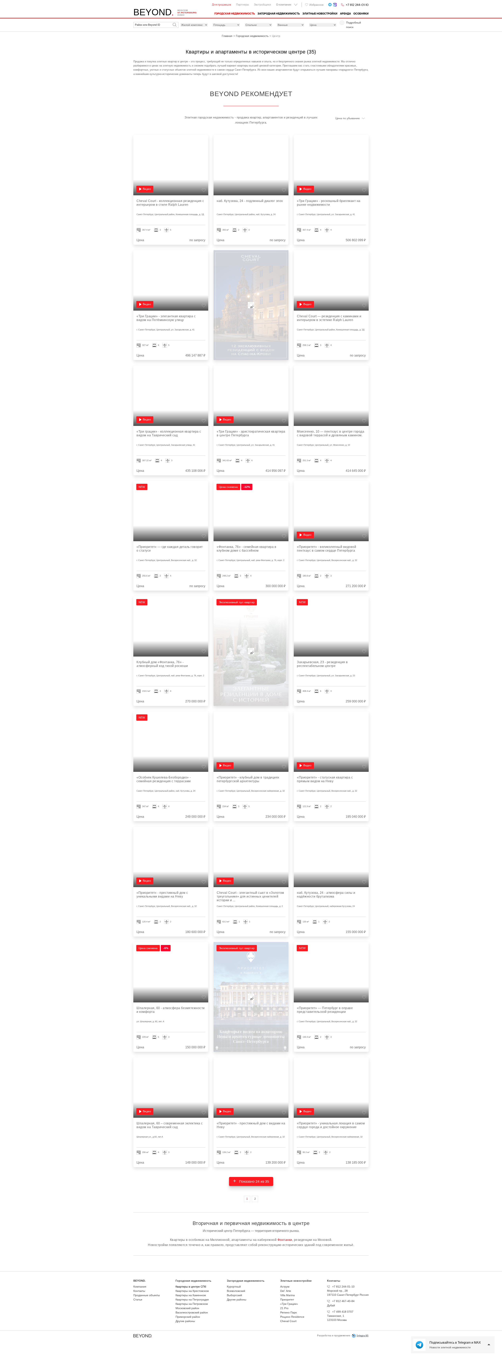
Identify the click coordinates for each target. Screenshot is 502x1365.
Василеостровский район (192, 1312)
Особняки (361, 13)
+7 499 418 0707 (342, 1311)
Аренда (345, 13)
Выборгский (234, 1295)
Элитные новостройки (319, 13)
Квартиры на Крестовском (192, 1290)
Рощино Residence (292, 1316)
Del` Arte (285, 1290)
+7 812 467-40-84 (343, 1301)
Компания (139, 1286)
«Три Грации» (289, 1303)
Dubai (181, 15)
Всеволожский (236, 1290)
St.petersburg (187, 13)
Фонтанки (284, 1239)
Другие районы (185, 1321)
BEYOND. (139, 1280)
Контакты (139, 1290)
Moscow (182, 10)
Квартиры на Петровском (192, 1303)
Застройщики (262, 4)
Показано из (253, 1181)
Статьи (137, 1299)
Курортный (234, 1286)
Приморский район (188, 1316)
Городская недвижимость (234, 13)
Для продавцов (221, 4)
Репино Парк (288, 1312)
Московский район (187, 1308)
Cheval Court (288, 1321)
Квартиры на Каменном (191, 1295)
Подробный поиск (353, 25)
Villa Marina (287, 1295)
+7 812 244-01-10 (357, 5)
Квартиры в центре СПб (191, 1286)
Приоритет (287, 1299)
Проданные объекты (146, 1295)
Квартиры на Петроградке (192, 1299)
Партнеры (242, 4)
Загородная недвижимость (278, 13)
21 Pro (284, 1308)
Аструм (284, 1286)
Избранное (316, 4)
